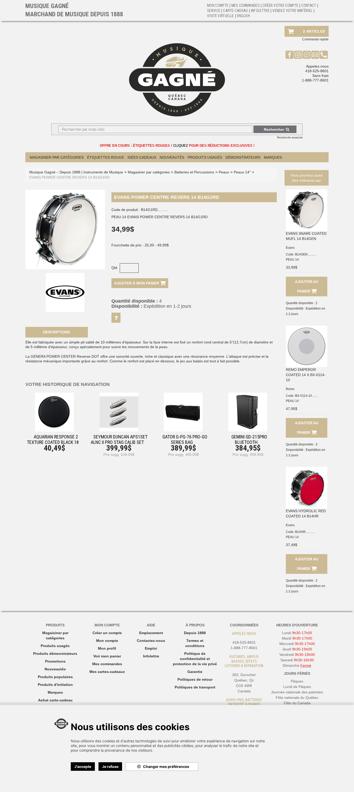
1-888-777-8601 (315, 80)
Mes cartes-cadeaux (107, 672)
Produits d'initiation (55, 685)
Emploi (151, 648)
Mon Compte (218, 5)
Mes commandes (245, 5)
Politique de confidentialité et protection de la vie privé (195, 658)
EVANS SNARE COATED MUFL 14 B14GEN (306, 236)
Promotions (55, 661)
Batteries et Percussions (194, 172)
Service (213, 11)
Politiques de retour (195, 679)
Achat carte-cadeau (55, 700)
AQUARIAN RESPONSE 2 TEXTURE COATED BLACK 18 (53, 439)
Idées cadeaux (142, 157)
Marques (273, 157)
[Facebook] (289, 55)
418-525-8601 (317, 71)
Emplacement (151, 633)
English (243, 16)
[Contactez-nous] (315, 55)
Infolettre (260, 11)
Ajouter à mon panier (137, 283)
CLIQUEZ (180, 146)
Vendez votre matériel (292, 11)
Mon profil (107, 648)
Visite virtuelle (220, 16)
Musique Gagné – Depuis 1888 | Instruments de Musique (76, 172)
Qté (114, 268)
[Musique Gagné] (177, 79)
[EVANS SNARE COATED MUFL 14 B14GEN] (306, 210)
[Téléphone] (324, 55)
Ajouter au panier (306, 286)
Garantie (194, 672)
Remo (290, 389)
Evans (290, 248)
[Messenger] (306, 55)
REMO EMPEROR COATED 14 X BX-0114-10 (305, 375)
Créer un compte (107, 633)
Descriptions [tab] (56, 332)
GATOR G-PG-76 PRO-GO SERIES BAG (184, 439)
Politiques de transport (195, 687)
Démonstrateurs (242, 157)
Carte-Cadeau (235, 11)
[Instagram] (298, 55)
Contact (308, 5)
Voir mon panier (107, 656)
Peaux (224, 172)
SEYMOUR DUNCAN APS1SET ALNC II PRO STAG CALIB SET (119, 439)
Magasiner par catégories (57, 157)
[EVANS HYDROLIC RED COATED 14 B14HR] (306, 487)
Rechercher (274, 129)
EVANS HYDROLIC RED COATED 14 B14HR (306, 513)
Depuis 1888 (195, 633)
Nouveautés (172, 157)
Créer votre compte (280, 5)
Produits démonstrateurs (55, 653)
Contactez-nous (151, 641)
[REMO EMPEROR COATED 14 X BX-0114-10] (306, 346)
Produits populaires (55, 677)
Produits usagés (55, 646)
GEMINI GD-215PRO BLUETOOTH (249, 439)
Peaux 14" (242, 172)
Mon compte (107, 641)
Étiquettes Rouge (105, 157)
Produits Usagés (205, 157)
